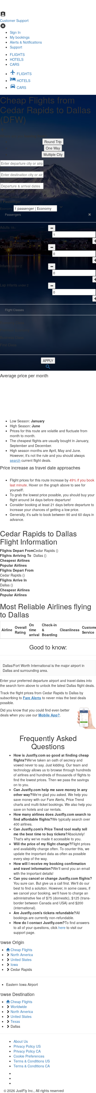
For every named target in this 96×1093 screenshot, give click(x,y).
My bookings (20, 37)
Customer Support (14, 20)
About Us (21, 1041)
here (61, 927)
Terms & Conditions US (32, 1061)
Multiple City (53, 154)
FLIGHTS (17, 54)
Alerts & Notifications (26, 42)
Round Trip (53, 141)
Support (16, 47)
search (15, 460)
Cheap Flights (21, 949)
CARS (14, 64)
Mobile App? (49, 714)
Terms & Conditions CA (32, 1065)
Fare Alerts (32, 697)
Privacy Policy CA (27, 1051)
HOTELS (16, 59)
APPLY (48, 360)
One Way (53, 148)
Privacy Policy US (27, 1046)
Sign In (15, 32)
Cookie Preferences (29, 1056)
